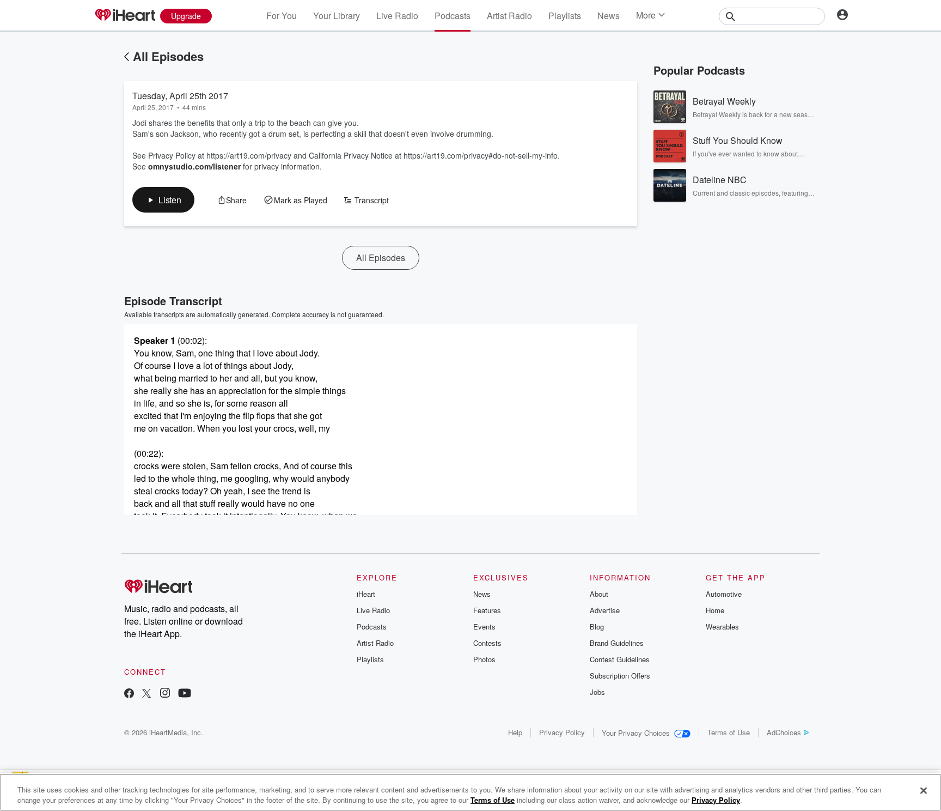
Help (515, 732)
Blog (597, 626)
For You (281, 15)
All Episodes (168, 56)
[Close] (924, 791)
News (608, 15)
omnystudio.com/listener (194, 166)
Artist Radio (509, 15)
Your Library (336, 15)
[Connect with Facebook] (129, 694)
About (599, 594)
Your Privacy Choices (636, 733)
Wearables (722, 626)
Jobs (597, 692)
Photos (484, 659)
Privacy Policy (562, 732)
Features (487, 610)
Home (715, 610)
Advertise (605, 610)
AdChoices (784, 732)
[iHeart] (124, 16)
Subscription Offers (620, 675)
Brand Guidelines (617, 643)
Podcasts (453, 15)
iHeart (366, 594)
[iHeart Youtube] (184, 694)
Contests (487, 643)
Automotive (724, 594)
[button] (163, 200)
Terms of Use (728, 732)
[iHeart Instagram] (165, 694)
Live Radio (397, 15)
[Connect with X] (146, 694)
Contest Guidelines (620, 659)
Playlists (564, 15)
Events (484, 626)
